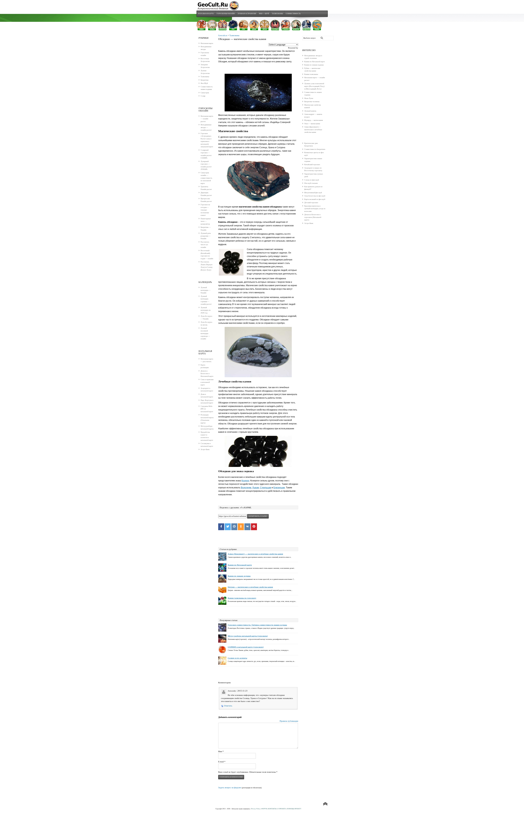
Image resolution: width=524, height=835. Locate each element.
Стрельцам (265, 487)
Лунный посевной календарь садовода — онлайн (205, 333)
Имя (221, 751)
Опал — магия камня (312, 124)
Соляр (203, 96)
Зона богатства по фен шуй (314, 196)
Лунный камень (310, 111)
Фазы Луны (308, 98)
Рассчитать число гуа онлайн (205, 244)
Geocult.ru (222, 35)
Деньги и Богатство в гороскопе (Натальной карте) (312, 217)
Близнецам (279, 487)
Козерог (245, 480)
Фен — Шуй (264, 13)
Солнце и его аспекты (237, 658)
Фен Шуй (204, 83)
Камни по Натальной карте (314, 62)
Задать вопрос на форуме (229, 787)
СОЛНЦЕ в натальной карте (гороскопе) (246, 647)
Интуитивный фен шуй (313, 193)
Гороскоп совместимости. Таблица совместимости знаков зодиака (257, 625)
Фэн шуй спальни (311, 183)
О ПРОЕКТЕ (282, 809)
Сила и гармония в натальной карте (207, 382)
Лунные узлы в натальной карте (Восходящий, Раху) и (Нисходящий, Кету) (314, 86)
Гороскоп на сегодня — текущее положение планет (205, 210)
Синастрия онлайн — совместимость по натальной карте (206, 178)
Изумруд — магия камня (313, 120)
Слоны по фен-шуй (311, 180)
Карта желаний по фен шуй (314, 199)
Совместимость (293, 13)
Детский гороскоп (311, 202)
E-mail (221, 762)
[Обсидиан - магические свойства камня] (258, 92)
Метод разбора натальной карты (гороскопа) (248, 636)
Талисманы (277, 13)
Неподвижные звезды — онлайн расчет (206, 127)
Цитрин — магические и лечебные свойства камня (250, 587)
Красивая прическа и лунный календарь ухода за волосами (314, 208)
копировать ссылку (258, 516)
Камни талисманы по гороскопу (242, 598)
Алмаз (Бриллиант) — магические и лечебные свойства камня (313, 129)
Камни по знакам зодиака (314, 65)
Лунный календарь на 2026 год (206, 310)
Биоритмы (205, 80)
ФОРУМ (264, 809)
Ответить (228, 706)
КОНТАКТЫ (272, 809)
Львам (255, 487)
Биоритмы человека (311, 101)
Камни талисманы (311, 74)
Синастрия (205, 93)
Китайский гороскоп (312, 164)
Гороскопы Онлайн (226, 13)
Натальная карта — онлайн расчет (207, 118)
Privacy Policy (255, 809)
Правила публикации (289, 721)
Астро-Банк (308, 223)
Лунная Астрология (247, 13)
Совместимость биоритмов (314, 149)
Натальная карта (206, 13)
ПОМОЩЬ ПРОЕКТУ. (294, 809)
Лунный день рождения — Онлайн (206, 236)
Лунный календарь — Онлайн (206, 290)
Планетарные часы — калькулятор (206, 221)
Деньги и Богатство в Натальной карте (207, 373)
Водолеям (246, 487)
